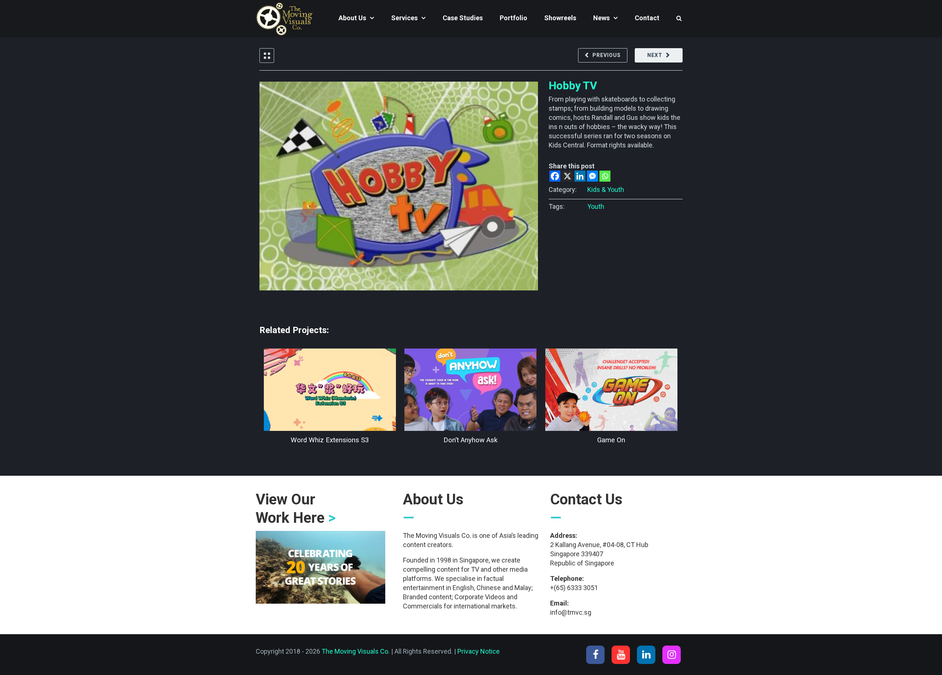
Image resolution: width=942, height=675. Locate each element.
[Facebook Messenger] (592, 176)
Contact (647, 18)
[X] (567, 176)
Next (654, 55)
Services (404, 18)
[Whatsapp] (604, 176)
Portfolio (513, 18)
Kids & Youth (605, 189)
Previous (606, 55)
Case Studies (463, 18)
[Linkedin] (579, 176)
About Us (352, 18)
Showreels (560, 18)
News (601, 18)
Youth (595, 206)
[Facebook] (554, 176)
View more (330, 390)
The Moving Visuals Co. (356, 651)
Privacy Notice (478, 651)
